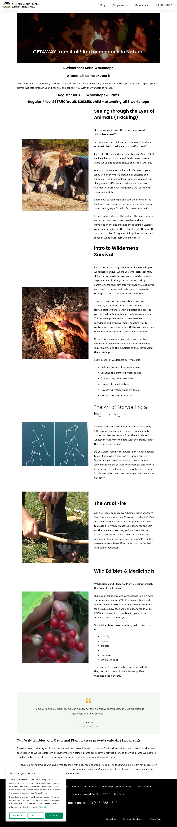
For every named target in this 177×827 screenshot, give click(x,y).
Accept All (54, 815)
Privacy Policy (44, 807)
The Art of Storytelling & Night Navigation (120, 410)
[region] (36, 794)
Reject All (36, 815)
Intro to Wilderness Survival (116, 251)
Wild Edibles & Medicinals (124, 571)
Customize (17, 815)
